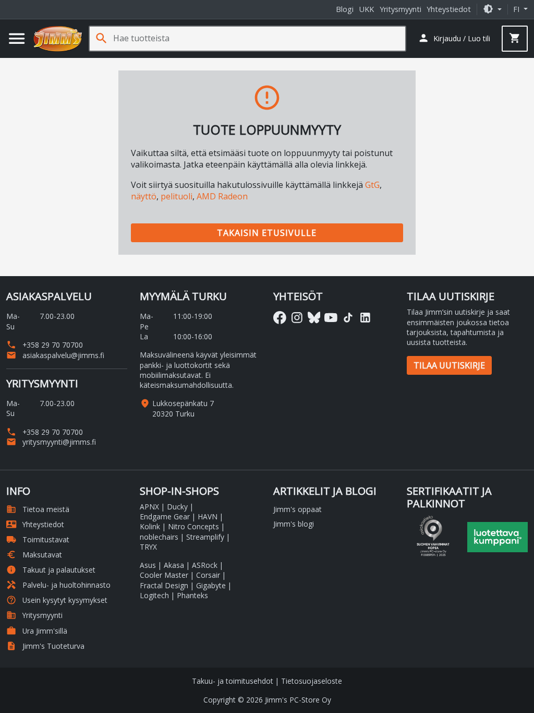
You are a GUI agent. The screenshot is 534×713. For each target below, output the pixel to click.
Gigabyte (211, 585)
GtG (372, 185)
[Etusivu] (57, 39)
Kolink (150, 526)
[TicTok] (348, 317)
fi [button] (517, 9)
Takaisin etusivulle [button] (267, 233)
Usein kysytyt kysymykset (56, 600)
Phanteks (192, 595)
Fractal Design (164, 585)
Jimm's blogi (293, 524)
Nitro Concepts (193, 526)
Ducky (177, 507)
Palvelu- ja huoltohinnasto (58, 585)
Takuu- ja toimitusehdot (232, 681)
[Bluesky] (314, 317)
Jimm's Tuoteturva (45, 646)
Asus (148, 565)
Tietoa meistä (37, 509)
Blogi (345, 9)
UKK (366, 9)
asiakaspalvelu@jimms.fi (55, 355)
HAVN (207, 516)
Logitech (154, 595)
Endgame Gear (165, 516)
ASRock (204, 565)
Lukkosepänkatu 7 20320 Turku (183, 408)
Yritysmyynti (400, 9)
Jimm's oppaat (297, 509)
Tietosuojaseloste (311, 681)
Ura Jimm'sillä (36, 631)
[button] (492, 9)
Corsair (208, 575)
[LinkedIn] (365, 317)
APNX (149, 507)
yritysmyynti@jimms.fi (51, 442)
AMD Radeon (222, 196)
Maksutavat (34, 555)
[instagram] (297, 317)
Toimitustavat (37, 539)
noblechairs (159, 537)
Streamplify (205, 537)
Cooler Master (164, 575)
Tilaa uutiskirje (449, 365)
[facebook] (279, 317)
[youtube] (330, 317)
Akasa (174, 565)
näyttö (143, 196)
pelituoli (176, 196)
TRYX (148, 547)
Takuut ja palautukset (50, 570)
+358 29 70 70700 (44, 345)
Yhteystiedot (449, 9)
